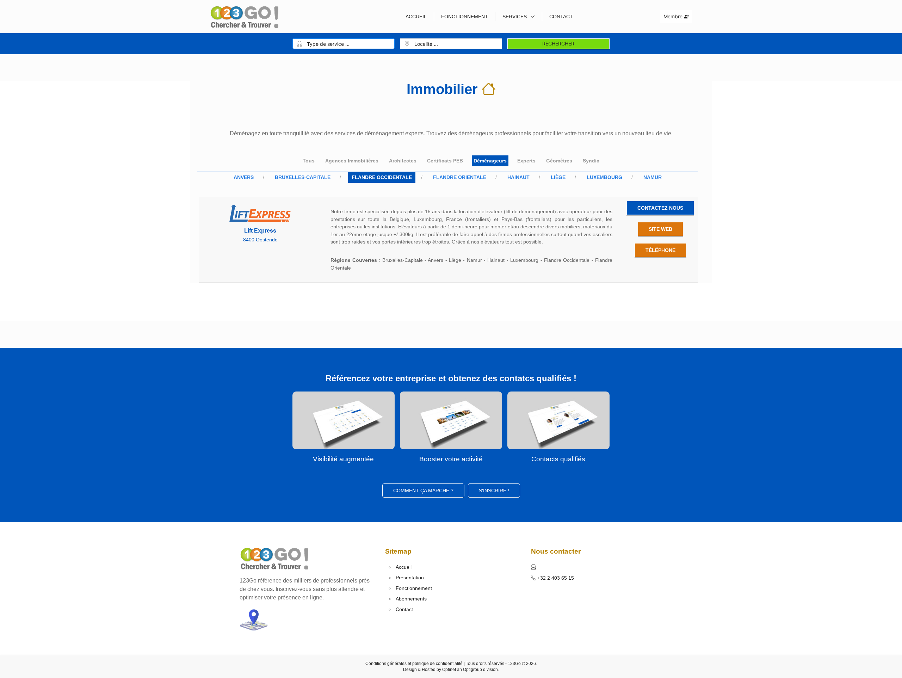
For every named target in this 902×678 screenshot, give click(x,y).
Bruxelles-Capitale (302, 177)
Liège (558, 177)
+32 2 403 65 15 (555, 578)
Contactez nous (660, 208)
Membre (673, 16)
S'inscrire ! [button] (494, 490)
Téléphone (660, 250)
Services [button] (515, 16)
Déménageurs (490, 161)
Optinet (449, 669)
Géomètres (559, 161)
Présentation (410, 577)
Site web (660, 229)
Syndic (591, 161)
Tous (309, 161)
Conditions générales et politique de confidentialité (414, 663)
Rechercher (558, 44)
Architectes (402, 161)
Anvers (244, 177)
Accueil (416, 16)
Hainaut (518, 177)
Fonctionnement (464, 16)
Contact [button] (561, 16)
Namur (652, 177)
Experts (526, 161)
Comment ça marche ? (423, 490)
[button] (533, 567)
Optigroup (472, 669)
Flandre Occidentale (382, 177)
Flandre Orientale (459, 177)
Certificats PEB (445, 161)
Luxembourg (604, 177)
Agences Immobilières (351, 161)
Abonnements (411, 599)
